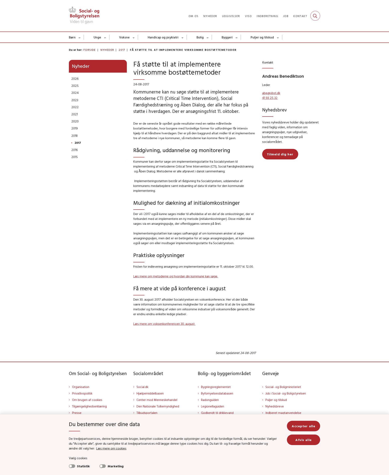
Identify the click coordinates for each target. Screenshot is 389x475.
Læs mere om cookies (111, 448)
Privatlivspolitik (82, 393)
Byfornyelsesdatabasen (217, 393)
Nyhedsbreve (274, 406)
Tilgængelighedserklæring (89, 406)
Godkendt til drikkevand (217, 413)
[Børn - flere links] (80, 37)
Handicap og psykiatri (163, 37)
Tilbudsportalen (147, 413)
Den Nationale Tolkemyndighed (158, 406)
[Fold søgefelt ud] (315, 16)
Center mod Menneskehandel (157, 400)
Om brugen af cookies (87, 400)
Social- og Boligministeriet (283, 387)
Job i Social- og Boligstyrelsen (285, 393)
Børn (72, 37)
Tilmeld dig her (280, 154)
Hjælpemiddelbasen (150, 393)
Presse (76, 413)
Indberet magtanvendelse (283, 413)
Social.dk (142, 387)
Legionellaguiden (212, 406)
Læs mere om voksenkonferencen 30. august (164, 324)
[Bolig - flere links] (208, 37)
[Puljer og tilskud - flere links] (278, 37)
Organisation (80, 387)
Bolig (200, 37)
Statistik (83, 466)
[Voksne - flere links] (134, 37)
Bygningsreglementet (216, 387)
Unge (97, 37)
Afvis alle (303, 440)
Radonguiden (210, 400)
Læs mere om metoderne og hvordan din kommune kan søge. (175, 276)
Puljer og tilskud (262, 37)
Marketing (116, 466)
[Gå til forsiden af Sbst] (84, 15)
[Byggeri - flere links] (237, 37)
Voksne (124, 37)
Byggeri (227, 37)
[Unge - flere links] (105, 37)
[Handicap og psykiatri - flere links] (182, 37)
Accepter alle (303, 426)
